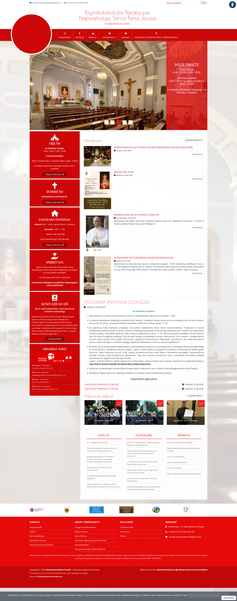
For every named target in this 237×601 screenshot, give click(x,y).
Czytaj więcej (197, 154)
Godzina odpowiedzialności (177, 462)
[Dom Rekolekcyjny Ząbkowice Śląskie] (186, 509)
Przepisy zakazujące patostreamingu (180, 442)
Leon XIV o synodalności (175, 457)
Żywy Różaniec (81, 536)
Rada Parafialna (81, 532)
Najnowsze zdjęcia (98, 396)
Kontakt (125, 37)
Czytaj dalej (53, 339)
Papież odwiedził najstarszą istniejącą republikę (184, 474)
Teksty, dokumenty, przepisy (41, 545)
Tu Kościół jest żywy (174, 468)
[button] (106, 122)
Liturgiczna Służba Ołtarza (85, 527)
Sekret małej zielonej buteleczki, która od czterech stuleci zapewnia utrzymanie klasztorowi (141, 453)
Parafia (92, 37)
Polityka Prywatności (198, 595)
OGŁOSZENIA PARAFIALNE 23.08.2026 (117, 302)
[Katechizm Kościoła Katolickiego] (67, 509)
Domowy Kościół (81, 545)
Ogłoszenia (65, 37)
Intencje (79, 37)
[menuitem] (65, 35)
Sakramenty (108, 37)
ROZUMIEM (229, 598)
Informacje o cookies (219, 595)
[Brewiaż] (97, 509)
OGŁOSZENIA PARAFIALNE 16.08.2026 (101, 388)
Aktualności (93, 140)
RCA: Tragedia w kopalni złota (97, 442)
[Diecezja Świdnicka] (37, 509)
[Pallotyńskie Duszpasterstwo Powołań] (156, 509)
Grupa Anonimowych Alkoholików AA (90, 549)
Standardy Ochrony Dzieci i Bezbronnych (156, 37)
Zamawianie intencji (38, 540)
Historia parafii (36, 527)
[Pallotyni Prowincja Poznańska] (126, 509)
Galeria (123, 536)
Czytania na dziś (126, 527)
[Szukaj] (203, 3)
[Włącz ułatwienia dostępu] (232, 4)
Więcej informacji (54, 174)
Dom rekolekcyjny (37, 536)
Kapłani (33, 532)
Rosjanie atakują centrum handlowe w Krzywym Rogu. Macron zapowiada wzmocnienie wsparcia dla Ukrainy (100, 459)
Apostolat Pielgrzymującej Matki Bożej (90, 540)
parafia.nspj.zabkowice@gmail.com (46, 3)
